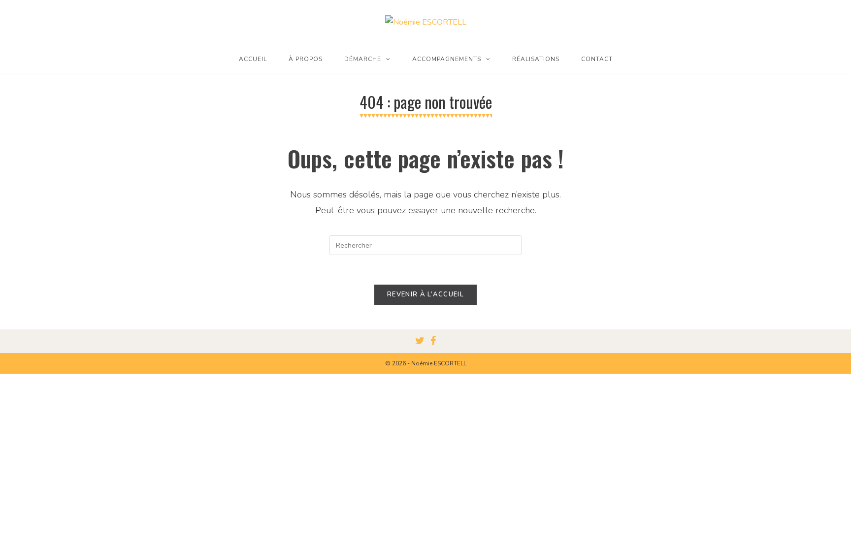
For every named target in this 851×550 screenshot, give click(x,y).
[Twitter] (420, 341)
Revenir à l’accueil (425, 294)
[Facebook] (433, 341)
